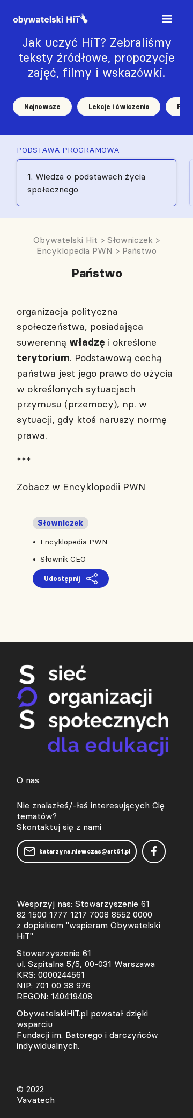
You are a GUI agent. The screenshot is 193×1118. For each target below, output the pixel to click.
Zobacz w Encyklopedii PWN (81, 487)
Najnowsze (42, 107)
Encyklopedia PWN (73, 542)
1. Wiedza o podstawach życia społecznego (86, 183)
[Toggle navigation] (167, 21)
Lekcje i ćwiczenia (118, 107)
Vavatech (36, 1099)
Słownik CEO (63, 559)
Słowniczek (61, 523)
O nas (28, 780)
